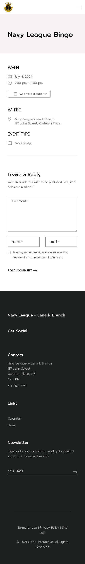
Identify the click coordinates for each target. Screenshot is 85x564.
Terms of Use (27, 527)
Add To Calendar (31, 94)
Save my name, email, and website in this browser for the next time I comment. (40, 255)
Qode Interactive (40, 542)
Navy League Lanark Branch (34, 119)
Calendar (14, 418)
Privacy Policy (49, 527)
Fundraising (23, 143)
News (11, 425)
